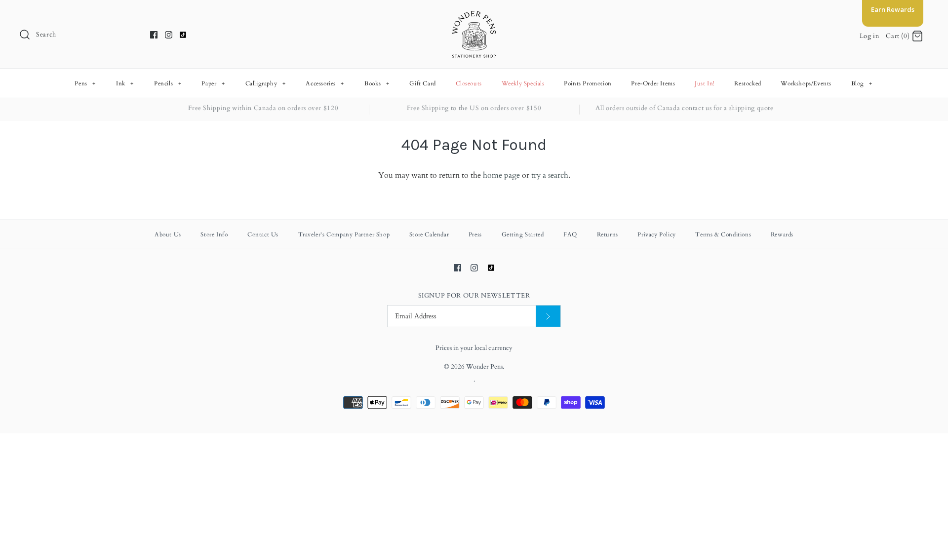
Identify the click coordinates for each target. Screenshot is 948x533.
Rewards (782, 234)
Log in (869, 36)
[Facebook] (154, 34)
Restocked (747, 83)
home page (501, 175)
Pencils (167, 83)
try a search (549, 175)
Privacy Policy (656, 234)
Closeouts (469, 83)
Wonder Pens (484, 366)
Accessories (325, 83)
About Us (168, 234)
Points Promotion (588, 83)
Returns (607, 234)
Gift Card (422, 83)
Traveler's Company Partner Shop (344, 234)
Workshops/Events (806, 83)
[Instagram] (168, 34)
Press (475, 234)
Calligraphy (265, 83)
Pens (85, 83)
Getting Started (523, 234)
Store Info (214, 234)
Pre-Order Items (653, 83)
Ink (125, 83)
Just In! (705, 83)
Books (376, 83)
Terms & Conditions (723, 234)
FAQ (570, 234)
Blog (861, 83)
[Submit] (548, 316)
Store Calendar (429, 234)
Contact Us (262, 234)
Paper (213, 83)
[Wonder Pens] (474, 15)
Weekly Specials (523, 83)
